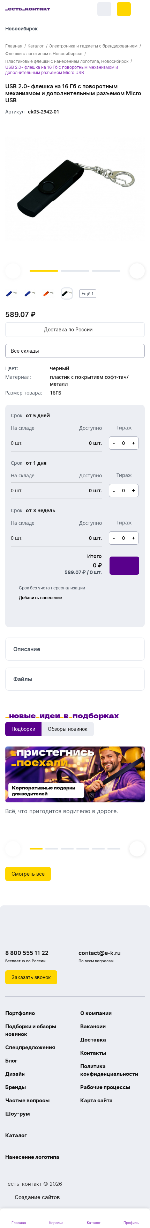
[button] (124, 9)
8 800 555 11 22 (26, 952)
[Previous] (13, 271)
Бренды (15, 1087)
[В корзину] (124, 566)
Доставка (93, 1039)
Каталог (16, 1135)
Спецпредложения (30, 1047)
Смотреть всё (28, 874)
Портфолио (20, 1013)
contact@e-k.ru (99, 952)
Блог (11, 1060)
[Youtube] (40, 935)
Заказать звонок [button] (31, 977)
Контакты (93, 1053)
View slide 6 (113, 849)
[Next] (137, 271)
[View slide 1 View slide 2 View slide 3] (75, 200)
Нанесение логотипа (32, 1157)
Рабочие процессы (105, 1087)
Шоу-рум (17, 1113)
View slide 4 (82, 849)
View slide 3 (106, 271)
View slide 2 (75, 271)
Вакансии (93, 1026)
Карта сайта (96, 1100)
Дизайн (15, 1074)
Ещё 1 (88, 293)
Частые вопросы (27, 1100)
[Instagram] (26, 935)
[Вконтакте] (12, 935)
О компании (96, 1013)
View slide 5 (98, 849)
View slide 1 (44, 271)
